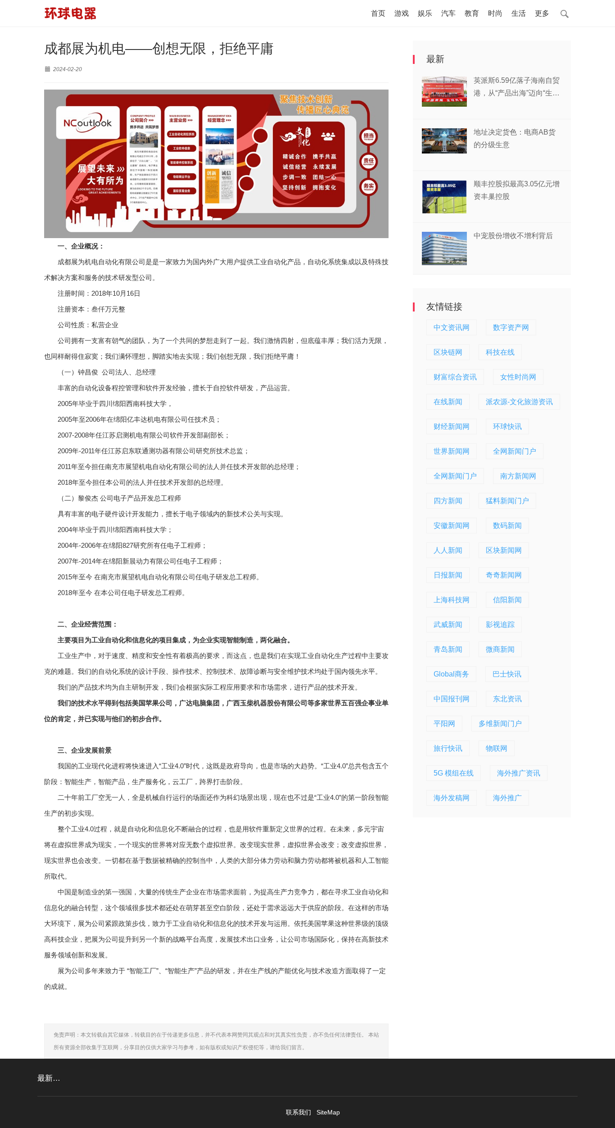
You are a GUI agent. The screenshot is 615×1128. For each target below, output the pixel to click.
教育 (472, 13)
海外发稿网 (452, 798)
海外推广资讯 (518, 773)
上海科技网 (452, 600)
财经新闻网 (452, 426)
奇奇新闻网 (504, 575)
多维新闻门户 (500, 723)
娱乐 (425, 13)
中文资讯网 (452, 327)
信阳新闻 (507, 600)
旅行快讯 (448, 748)
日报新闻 (448, 575)
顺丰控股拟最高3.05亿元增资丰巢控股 (517, 190)
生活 (518, 13)
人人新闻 (448, 550)
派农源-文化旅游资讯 (519, 402)
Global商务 (451, 674)
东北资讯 (507, 699)
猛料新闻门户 (507, 501)
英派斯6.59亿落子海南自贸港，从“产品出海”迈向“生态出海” (517, 88)
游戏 (401, 13)
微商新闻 (500, 649)
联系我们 (298, 1112)
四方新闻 (448, 501)
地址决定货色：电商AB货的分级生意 (515, 138)
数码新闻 (507, 525)
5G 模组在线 (454, 773)
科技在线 (500, 352)
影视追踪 (500, 624)
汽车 (448, 13)
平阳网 (444, 723)
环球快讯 (507, 426)
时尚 (495, 13)
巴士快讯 (507, 674)
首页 (378, 13)
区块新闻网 (504, 550)
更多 (542, 13)
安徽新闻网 (452, 525)
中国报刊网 (452, 699)
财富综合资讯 (455, 377)
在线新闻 (448, 402)
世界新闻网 (452, 451)
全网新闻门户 (514, 451)
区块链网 (448, 352)
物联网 (496, 748)
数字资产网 (511, 327)
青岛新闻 (448, 649)
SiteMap (328, 1112)
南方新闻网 (518, 476)
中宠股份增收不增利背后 (513, 235)
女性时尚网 (518, 377)
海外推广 (507, 798)
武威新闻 (448, 624)
